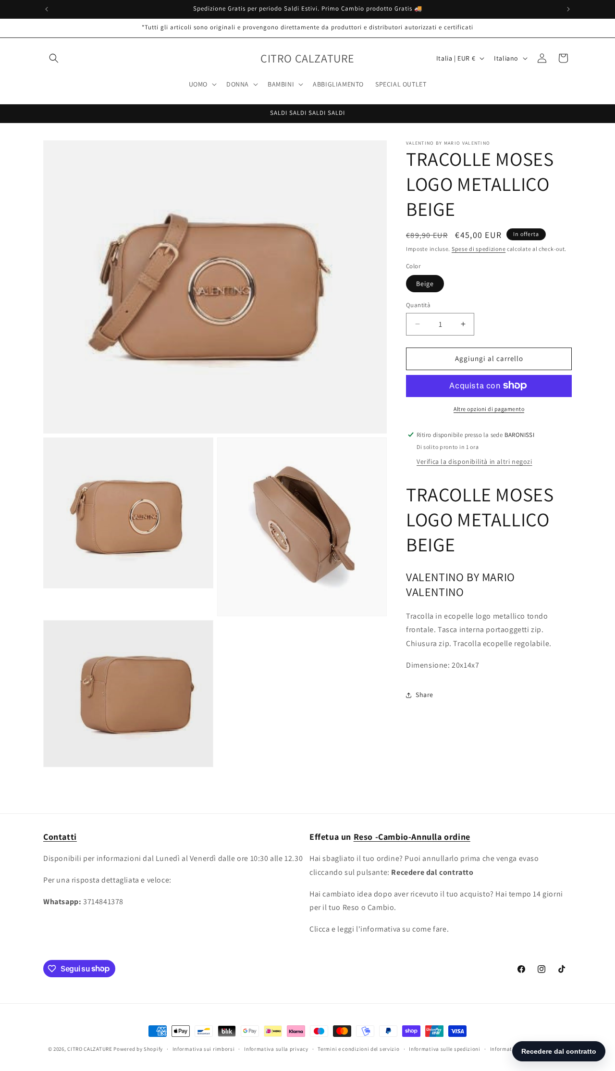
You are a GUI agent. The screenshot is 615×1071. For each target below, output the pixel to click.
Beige (425, 283)
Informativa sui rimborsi (203, 1048)
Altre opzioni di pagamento (489, 408)
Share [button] (424, 694)
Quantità (418, 305)
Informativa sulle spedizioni (444, 1048)
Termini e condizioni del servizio (358, 1048)
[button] (53, 58)
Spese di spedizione (478, 248)
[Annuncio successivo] (568, 9)
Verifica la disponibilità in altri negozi (474, 461)
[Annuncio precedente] (46, 9)
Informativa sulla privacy (276, 1048)
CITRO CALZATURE (89, 1049)
